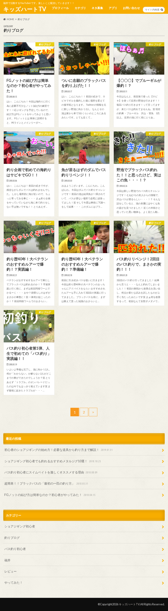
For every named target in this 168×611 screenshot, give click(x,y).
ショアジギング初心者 (19, 526)
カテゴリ (80, 8)
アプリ (113, 8)
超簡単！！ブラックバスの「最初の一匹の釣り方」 (46, 483)
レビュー (10, 571)
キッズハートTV (24, 8)
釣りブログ (12, 537)
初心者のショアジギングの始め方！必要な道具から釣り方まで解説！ (58, 450)
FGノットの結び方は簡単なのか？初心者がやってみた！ (49, 495)
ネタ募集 (97, 8)
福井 (7, 560)
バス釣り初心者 (15, 549)
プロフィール (60, 8)
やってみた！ (13, 582)
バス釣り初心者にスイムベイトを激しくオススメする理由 (50, 472)
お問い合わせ (131, 8)
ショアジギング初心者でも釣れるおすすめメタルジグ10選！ (52, 461)
